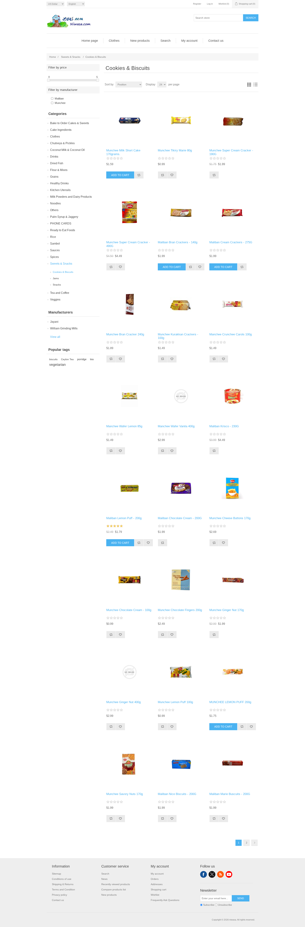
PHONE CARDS (60, 223)
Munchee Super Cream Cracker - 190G (231, 152)
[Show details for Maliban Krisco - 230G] (233, 396)
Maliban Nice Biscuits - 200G (177, 794)
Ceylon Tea (67, 359)
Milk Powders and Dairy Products (71, 196)
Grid (249, 84)
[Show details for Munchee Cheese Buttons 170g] (233, 488)
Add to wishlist (172, 174)
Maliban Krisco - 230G (224, 426)
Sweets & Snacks (61, 263)
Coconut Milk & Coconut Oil (67, 149)
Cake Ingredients (60, 129)
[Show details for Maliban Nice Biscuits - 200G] (181, 764)
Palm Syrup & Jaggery (64, 216)
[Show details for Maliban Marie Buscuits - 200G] (233, 764)
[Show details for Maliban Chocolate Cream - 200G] (181, 488)
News (104, 879)
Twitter (212, 874)
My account (189, 40)
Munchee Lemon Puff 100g (175, 702)
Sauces (55, 250)
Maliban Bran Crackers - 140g (177, 242)
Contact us (215, 40)
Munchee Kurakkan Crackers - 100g (178, 336)
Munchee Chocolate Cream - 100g (128, 610)
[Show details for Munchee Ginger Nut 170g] (233, 580)
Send (240, 898)
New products (140, 40)
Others (54, 210)
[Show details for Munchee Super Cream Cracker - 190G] (233, 120)
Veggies (55, 299)
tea (92, 359)
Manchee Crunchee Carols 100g (230, 334)
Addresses (157, 884)
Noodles (55, 203)
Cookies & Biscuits (63, 272)
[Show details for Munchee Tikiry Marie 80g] (181, 120)
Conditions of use (61, 879)
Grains (54, 176)
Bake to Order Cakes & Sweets (69, 123)
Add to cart (120, 175)
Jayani (54, 321)
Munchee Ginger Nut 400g (123, 702)
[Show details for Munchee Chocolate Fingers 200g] (181, 580)
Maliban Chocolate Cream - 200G (180, 518)
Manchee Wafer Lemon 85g (124, 426)
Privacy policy (59, 894)
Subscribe (208, 904)
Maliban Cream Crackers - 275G (230, 242)
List (255, 84)
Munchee (60, 102)
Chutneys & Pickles (62, 143)
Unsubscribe (225, 904)
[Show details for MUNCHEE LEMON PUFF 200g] (233, 672)
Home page (90, 40)
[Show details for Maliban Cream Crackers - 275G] (233, 212)
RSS (220, 874)
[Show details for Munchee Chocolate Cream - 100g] (129, 580)
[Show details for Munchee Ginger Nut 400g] (129, 672)
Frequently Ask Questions (165, 900)
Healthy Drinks (59, 183)
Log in (210, 4)
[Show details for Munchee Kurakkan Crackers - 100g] (181, 304)
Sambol (55, 243)
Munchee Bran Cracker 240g (125, 334)
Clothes (114, 40)
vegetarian (57, 365)
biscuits (53, 359)
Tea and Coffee (59, 292)
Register (197, 4)
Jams (56, 278)
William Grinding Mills (63, 328)
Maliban (59, 98)
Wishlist (155, 894)
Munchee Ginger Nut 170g (226, 610)
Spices (54, 256)
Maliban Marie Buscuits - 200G (229, 794)
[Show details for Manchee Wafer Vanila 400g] (181, 396)
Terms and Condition (63, 889)
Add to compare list (138, 174)
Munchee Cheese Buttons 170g (229, 518)
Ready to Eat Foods (62, 230)
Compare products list (113, 889)
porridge (81, 359)
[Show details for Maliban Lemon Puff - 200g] (129, 488)
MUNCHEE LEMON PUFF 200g (230, 702)
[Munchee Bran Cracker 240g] (129, 304)
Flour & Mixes (58, 169)
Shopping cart (158, 889)
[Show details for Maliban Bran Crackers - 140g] (181, 212)
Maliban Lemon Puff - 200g (124, 518)
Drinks (54, 156)
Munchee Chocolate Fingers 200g (180, 610)
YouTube (229, 874)
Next (254, 843)
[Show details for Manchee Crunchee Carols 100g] (233, 304)
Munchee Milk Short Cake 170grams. (123, 152)
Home (52, 56)
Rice (53, 236)
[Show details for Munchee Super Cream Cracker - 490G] (129, 212)
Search (251, 17)
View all (55, 336)
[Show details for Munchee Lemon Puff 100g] (181, 672)
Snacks (57, 284)
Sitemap (56, 873)
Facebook (203, 874)
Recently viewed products (115, 884)
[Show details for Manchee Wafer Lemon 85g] (129, 396)
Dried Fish (56, 163)
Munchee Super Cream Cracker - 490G (128, 244)
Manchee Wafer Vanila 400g (176, 426)
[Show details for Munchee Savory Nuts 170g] (129, 764)
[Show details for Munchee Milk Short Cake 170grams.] (129, 120)
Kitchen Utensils (60, 190)
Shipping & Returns (62, 884)
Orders (155, 879)
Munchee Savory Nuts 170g (124, 794)
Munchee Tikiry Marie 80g (175, 150)
